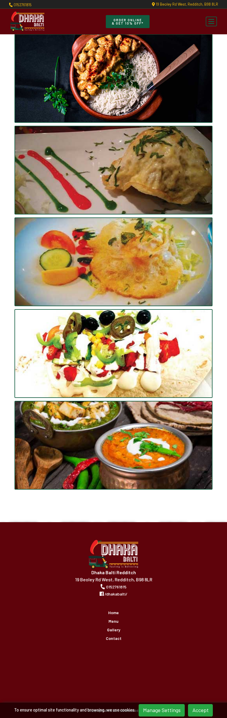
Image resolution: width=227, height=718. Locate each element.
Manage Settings (162, 710)
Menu (113, 621)
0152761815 (22, 4)
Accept (200, 710)
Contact (113, 638)
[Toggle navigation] (211, 22)
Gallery (113, 630)
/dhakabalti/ (115, 593)
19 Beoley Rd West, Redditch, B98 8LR (186, 4)
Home (113, 613)
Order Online (128, 21)
